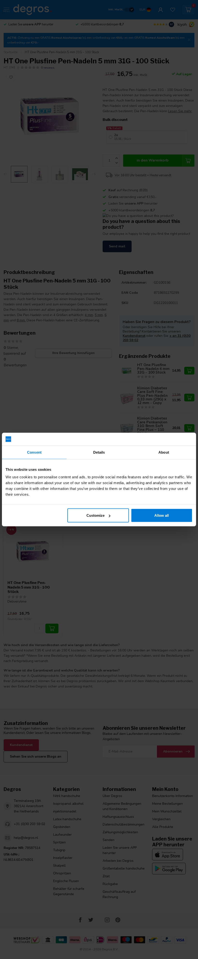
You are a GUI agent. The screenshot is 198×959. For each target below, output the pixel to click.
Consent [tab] (34, 452)
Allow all (161, 515)
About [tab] (163, 452)
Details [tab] (99, 452)
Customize (95, 515)
